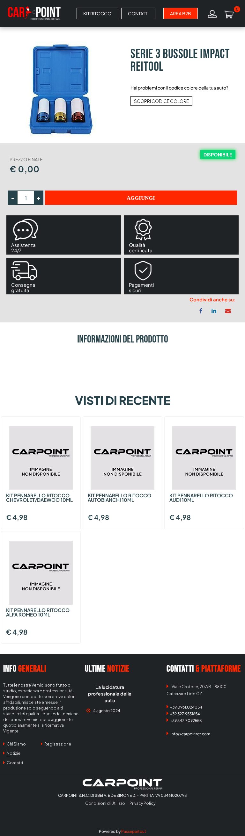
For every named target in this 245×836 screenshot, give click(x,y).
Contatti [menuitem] (14, 762)
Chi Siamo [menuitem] (16, 744)
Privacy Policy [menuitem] (142, 803)
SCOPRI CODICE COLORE (161, 101)
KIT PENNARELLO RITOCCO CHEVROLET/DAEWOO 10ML (39, 498)
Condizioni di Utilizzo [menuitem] (105, 803)
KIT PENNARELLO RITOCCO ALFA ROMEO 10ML (38, 612)
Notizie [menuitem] (13, 753)
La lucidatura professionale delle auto (110, 693)
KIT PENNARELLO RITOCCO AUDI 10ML (201, 498)
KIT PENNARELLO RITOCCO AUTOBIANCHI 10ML (119, 498)
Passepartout (133, 831)
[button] (61, 88)
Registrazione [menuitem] (57, 744)
